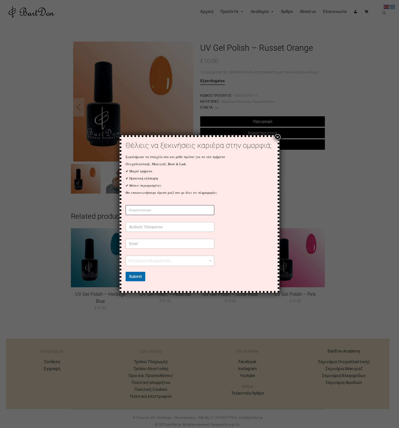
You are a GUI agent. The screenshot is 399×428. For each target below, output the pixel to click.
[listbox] (170, 261)
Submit (135, 276)
